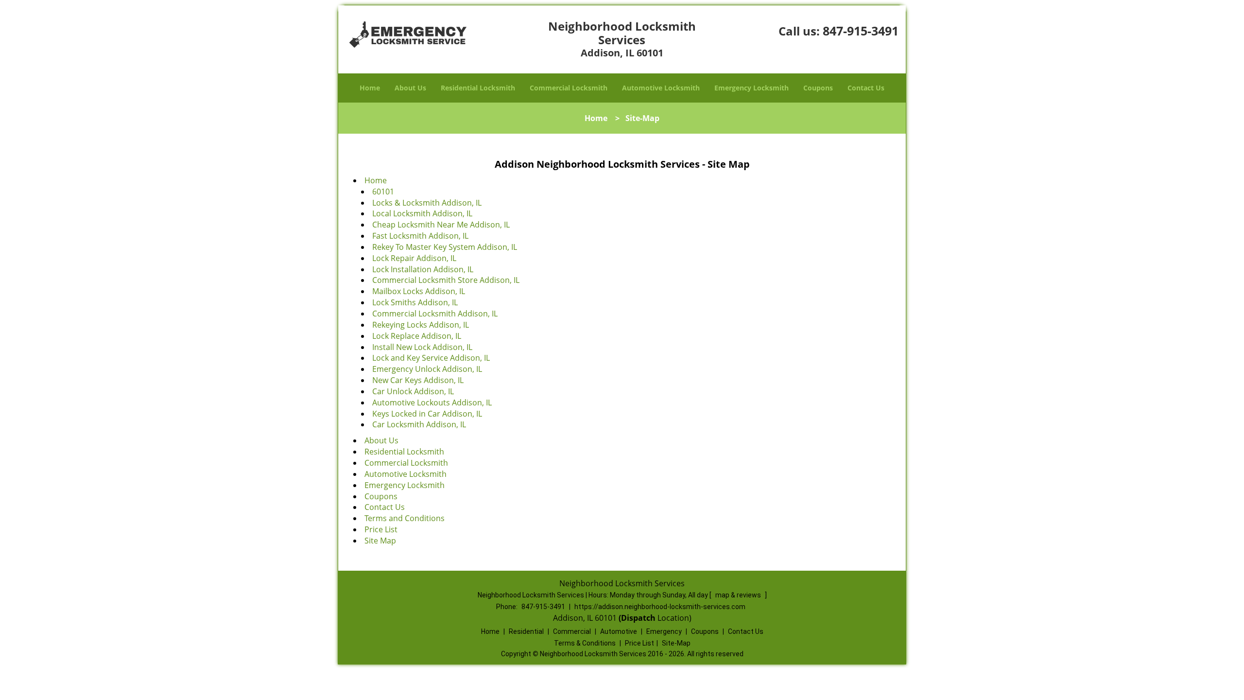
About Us (410, 87)
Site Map (380, 540)
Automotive (618, 631)
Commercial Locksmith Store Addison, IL (445, 280)
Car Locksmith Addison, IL (419, 424)
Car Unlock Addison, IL (413, 391)
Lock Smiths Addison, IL (415, 302)
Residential (526, 631)
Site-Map (676, 643)
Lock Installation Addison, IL (422, 269)
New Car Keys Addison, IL (418, 380)
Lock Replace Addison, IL (416, 336)
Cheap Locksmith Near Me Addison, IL (441, 224)
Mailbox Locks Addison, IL (418, 291)
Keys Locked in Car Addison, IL (427, 413)
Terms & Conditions (585, 643)
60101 (383, 191)
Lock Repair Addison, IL (414, 258)
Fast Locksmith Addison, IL (420, 235)
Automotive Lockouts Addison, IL (432, 402)
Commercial (572, 631)
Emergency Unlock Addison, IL (427, 369)
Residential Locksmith (478, 87)
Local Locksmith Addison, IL (422, 213)
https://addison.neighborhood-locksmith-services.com (659, 607)
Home (370, 87)
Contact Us (865, 87)
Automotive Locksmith (661, 87)
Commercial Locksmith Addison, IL (435, 313)
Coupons (818, 87)
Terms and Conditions (404, 518)
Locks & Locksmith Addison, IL (427, 202)
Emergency (664, 631)
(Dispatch (638, 617)
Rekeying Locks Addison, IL (420, 324)
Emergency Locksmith (751, 87)
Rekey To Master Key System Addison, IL (444, 247)
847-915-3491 (860, 30)
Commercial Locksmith (568, 87)
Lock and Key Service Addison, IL (431, 357)
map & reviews (738, 595)
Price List (380, 529)
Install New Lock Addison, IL (422, 347)
